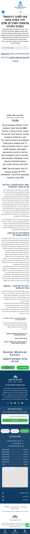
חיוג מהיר (25, 532)
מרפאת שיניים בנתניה (21, 238)
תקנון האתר (23, 507)
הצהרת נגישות (14, 508)
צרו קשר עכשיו (15, 532)
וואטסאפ (5, 532)
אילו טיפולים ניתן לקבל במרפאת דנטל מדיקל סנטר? (15, 334)
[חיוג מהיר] (25, 531)
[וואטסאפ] (5, 531)
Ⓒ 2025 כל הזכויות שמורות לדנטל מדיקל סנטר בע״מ (15, 511)
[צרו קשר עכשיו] (15, 531)
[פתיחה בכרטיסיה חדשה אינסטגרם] (18, 402)
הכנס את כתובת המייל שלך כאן (18, 416)
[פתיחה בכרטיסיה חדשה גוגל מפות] (11, 402)
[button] (20, 12)
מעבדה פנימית (11, 171)
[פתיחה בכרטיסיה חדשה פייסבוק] (22, 402)
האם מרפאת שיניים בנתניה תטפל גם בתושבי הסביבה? (14, 319)
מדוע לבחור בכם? (20, 338)
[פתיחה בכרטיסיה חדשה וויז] (7, 402)
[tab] (24, 431)
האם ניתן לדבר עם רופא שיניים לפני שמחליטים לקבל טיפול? (14, 342)
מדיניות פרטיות (15, 507)
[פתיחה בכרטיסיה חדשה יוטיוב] (15, 402)
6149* (15, 120)
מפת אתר (6, 507)
